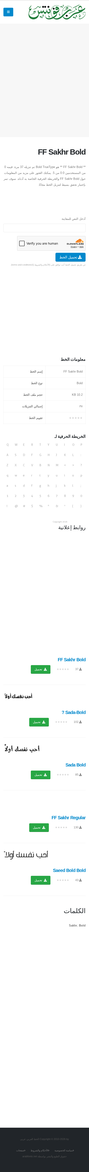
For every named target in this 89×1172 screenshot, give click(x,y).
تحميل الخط (68, 257)
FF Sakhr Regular (69, 817)
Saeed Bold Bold (69, 870)
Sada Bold (75, 764)
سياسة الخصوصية (64, 1150)
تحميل (38, 669)
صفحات (20, 1150)
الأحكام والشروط (39, 1150)
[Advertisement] (44, 79)
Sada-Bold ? (74, 712)
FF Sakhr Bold (72, 659)
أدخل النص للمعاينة (74, 218)
